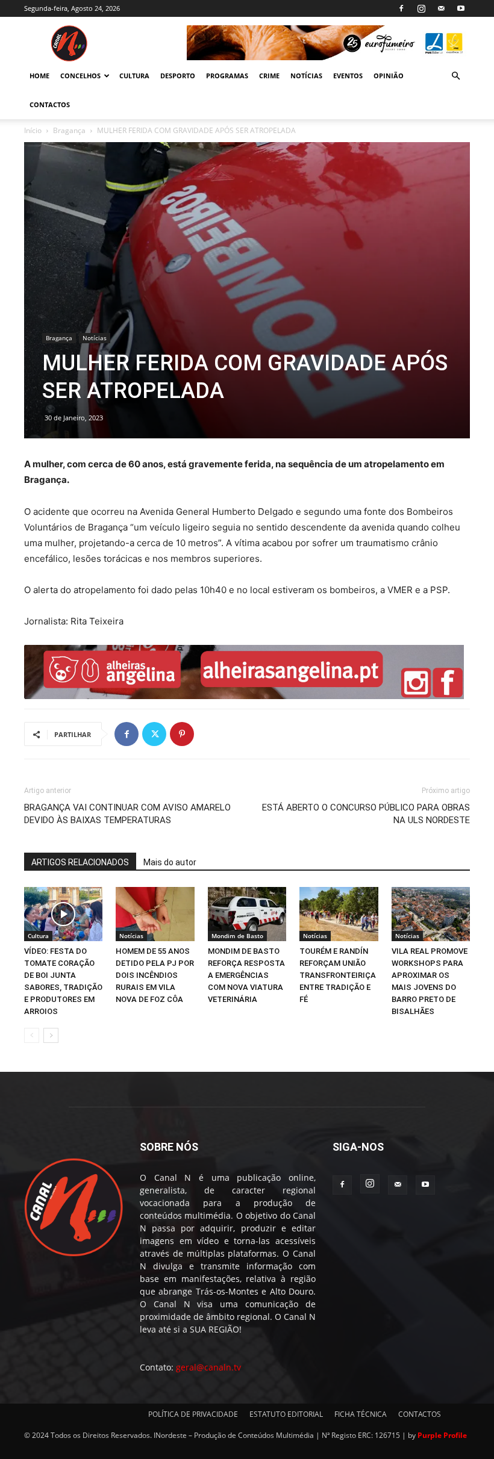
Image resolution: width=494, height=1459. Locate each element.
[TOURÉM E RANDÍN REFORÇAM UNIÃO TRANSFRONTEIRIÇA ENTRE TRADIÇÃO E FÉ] (338, 914)
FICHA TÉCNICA (360, 1414)
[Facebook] (401, 8)
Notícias (95, 338)
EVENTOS (348, 75)
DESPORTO (177, 75)
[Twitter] (154, 734)
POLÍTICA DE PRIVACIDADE (193, 1414)
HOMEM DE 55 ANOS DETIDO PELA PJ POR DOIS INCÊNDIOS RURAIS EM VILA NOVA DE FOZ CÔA (155, 975)
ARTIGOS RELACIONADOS (80, 862)
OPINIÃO (389, 75)
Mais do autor (169, 862)
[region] (328, 42)
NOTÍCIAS (306, 75)
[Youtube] (461, 8)
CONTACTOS (50, 104)
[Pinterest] (182, 734)
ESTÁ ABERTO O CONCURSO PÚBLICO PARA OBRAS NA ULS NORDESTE (366, 814)
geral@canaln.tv (208, 1367)
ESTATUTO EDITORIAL (286, 1414)
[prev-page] (31, 1035)
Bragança (69, 130)
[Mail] (441, 8)
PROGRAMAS (227, 75)
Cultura (38, 936)
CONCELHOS (80, 75)
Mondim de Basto (237, 936)
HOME (39, 75)
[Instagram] (421, 8)
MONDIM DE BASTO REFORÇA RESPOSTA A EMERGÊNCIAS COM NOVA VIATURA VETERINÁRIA (246, 975)
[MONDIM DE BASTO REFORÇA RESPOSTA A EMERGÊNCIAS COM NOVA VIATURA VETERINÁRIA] (247, 914)
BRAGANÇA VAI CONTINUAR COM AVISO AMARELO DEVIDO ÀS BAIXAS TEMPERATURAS (127, 814)
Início (33, 130)
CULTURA (134, 75)
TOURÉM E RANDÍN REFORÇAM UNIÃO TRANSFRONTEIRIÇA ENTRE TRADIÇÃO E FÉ (337, 975)
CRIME (269, 75)
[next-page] (50, 1035)
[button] (455, 76)
